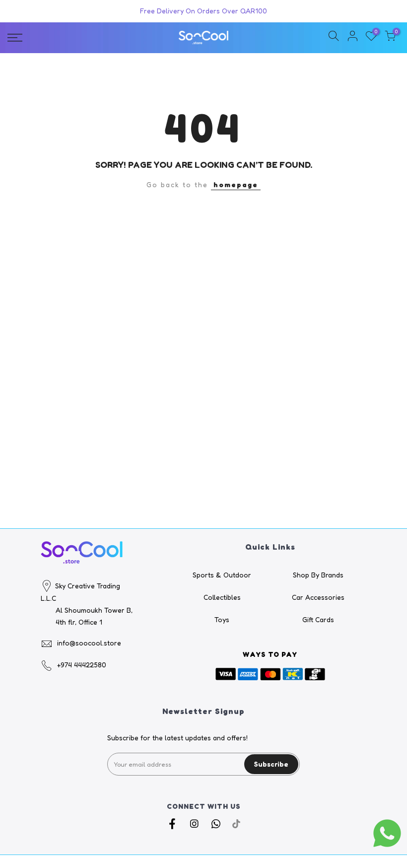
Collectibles (222, 597)
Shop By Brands (318, 575)
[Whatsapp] (217, 823)
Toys (221, 619)
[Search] (333, 37)
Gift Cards (318, 619)
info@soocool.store (89, 643)
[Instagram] (195, 823)
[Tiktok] (236, 823)
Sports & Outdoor (222, 575)
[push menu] (70, 38)
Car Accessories (318, 597)
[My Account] (352, 37)
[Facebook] (173, 823)
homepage (235, 184)
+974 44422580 (81, 664)
